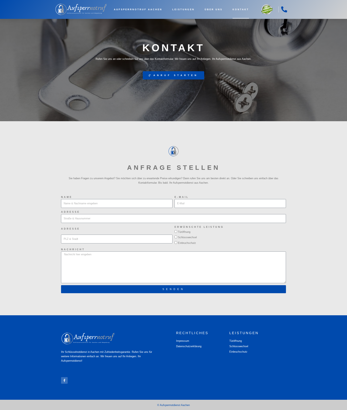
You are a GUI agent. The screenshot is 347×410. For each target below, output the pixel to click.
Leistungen (183, 9)
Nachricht (73, 249)
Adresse (70, 212)
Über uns (213, 9)
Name (66, 197)
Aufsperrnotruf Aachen (138, 9)
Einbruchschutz (187, 242)
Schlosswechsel (187, 237)
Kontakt (241, 9)
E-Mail (182, 197)
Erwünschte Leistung (199, 227)
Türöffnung (184, 231)
